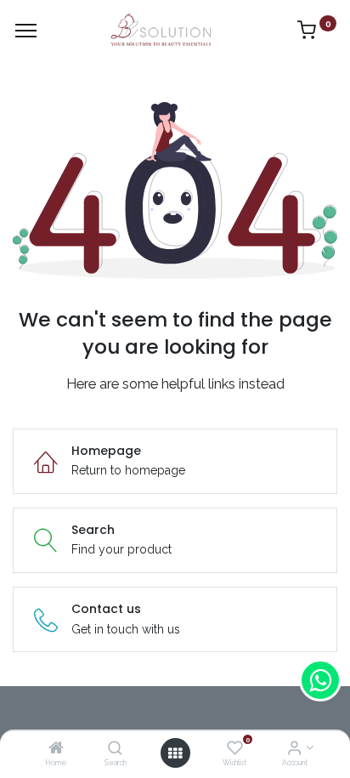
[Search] (115, 749)
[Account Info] (294, 749)
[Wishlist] (235, 749)
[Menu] (26, 30)
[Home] (56, 749)
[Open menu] (175, 753)
